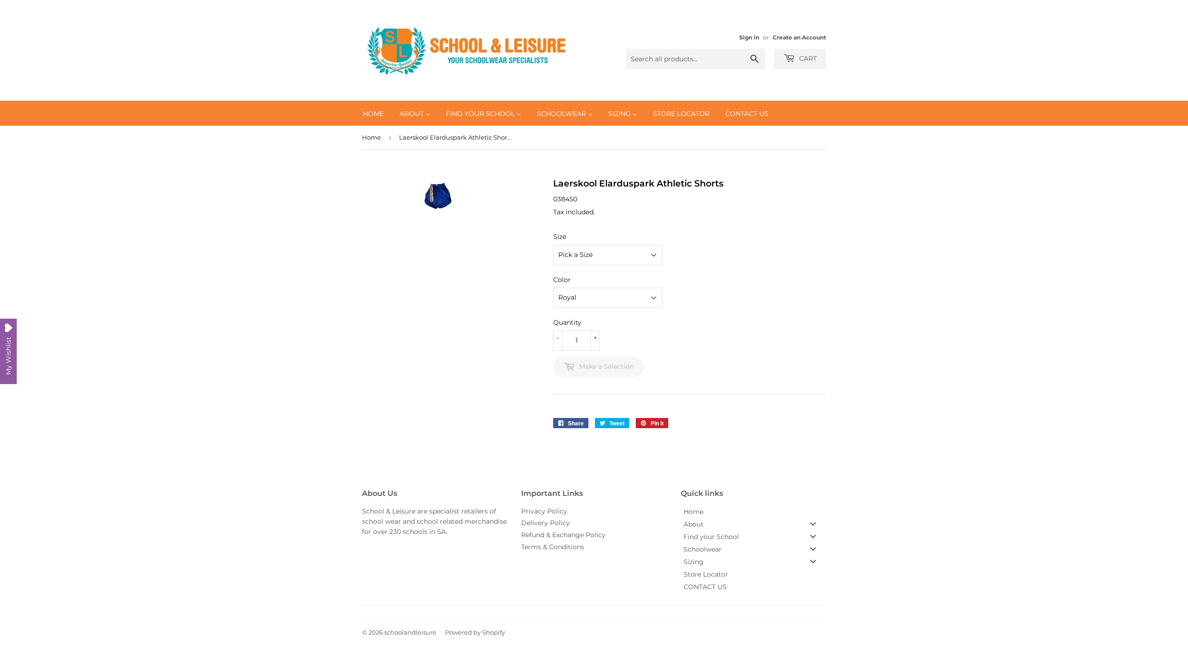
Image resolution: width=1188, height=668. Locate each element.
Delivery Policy (545, 523)
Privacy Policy (544, 511)
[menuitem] (373, 113)
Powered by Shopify (475, 632)
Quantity (567, 322)
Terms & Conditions (552, 547)
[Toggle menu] (813, 524)
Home (371, 137)
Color (562, 280)
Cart (807, 58)
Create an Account (799, 37)
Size (559, 236)
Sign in (749, 37)
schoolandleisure (410, 632)
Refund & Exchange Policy (563, 535)
